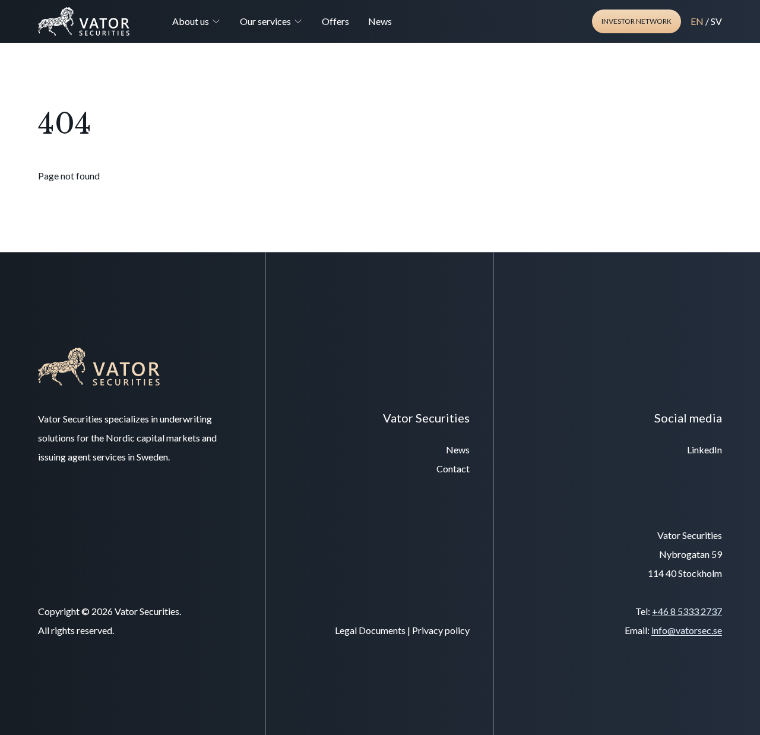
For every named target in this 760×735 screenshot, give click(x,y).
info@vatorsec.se (686, 630)
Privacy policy (441, 630)
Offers (335, 21)
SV (716, 21)
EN (697, 21)
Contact (453, 468)
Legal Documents (370, 630)
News (380, 21)
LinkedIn (704, 449)
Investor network (636, 21)
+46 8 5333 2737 (687, 611)
